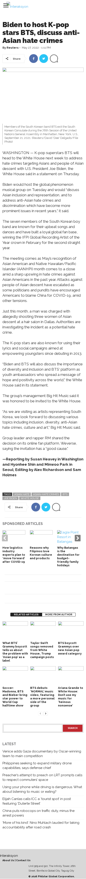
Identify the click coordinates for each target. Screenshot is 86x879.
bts (65, 494)
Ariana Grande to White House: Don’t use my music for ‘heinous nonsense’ (70, 696)
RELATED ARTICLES (26, 614)
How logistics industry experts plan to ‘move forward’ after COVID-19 (13, 554)
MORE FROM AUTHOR (58, 614)
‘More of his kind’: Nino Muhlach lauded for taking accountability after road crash (40, 825)
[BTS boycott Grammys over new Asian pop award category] (71, 630)
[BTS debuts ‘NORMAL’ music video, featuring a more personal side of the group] (43, 675)
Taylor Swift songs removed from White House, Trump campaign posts (42, 650)
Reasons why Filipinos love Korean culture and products (41, 553)
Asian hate (21, 494)
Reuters (13, 47)
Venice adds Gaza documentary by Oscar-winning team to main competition (41, 753)
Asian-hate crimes (46, 494)
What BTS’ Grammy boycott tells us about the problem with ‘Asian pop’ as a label (15, 651)
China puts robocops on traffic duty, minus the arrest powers (38, 813)
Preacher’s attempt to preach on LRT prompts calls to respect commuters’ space (42, 777)
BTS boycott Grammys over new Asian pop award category (70, 648)
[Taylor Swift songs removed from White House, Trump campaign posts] (43, 630)
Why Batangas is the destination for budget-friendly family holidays (68, 556)
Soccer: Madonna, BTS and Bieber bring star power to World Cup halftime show (14, 696)
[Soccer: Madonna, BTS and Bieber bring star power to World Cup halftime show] (15, 675)
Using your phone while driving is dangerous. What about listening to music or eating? (42, 789)
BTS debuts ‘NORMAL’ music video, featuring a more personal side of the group (42, 696)
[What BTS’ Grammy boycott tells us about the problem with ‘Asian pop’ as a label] (15, 630)
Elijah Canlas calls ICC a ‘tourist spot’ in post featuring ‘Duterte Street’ (36, 801)
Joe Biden (10, 498)
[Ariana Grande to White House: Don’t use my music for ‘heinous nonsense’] (71, 675)
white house (30, 498)
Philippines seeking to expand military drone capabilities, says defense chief (37, 765)
